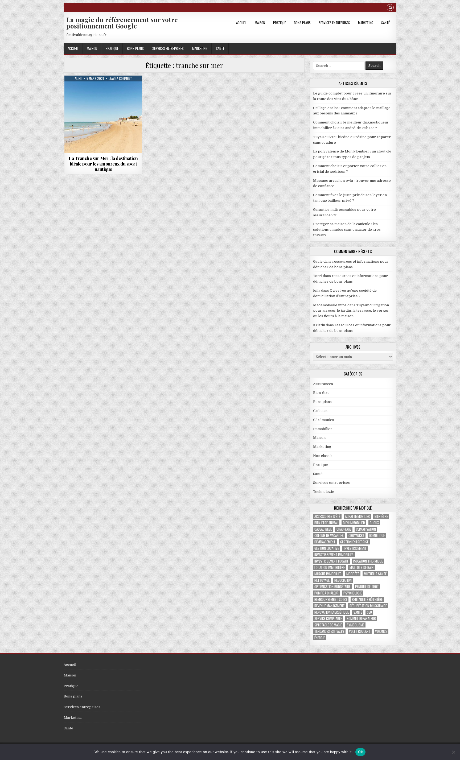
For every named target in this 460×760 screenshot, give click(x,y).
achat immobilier (357, 516)
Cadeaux (320, 411)
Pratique (279, 22)
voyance (381, 631)
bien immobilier (354, 522)
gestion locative (326, 548)
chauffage (343, 529)
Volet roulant (359, 631)
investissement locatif (331, 561)
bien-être (381, 516)
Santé (385, 22)
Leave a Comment (120, 78)
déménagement (324, 541)
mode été (352, 573)
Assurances (323, 384)
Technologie (323, 492)
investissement (355, 548)
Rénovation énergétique (331, 612)
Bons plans (302, 22)
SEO (369, 612)
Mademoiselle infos (330, 305)
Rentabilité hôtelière (367, 599)
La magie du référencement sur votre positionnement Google (122, 22)
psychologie (352, 593)
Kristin (319, 325)
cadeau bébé (323, 529)
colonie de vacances (329, 535)
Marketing (365, 22)
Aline (78, 78)
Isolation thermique (368, 561)
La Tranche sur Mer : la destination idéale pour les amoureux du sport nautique (103, 163)
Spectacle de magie (328, 624)
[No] (453, 752)
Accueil (241, 22)
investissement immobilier (334, 554)
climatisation (366, 529)
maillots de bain (361, 567)
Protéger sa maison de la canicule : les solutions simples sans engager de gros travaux (347, 229)
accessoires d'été (327, 516)
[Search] (390, 8)
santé (358, 612)
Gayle (318, 261)
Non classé (322, 456)
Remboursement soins (330, 599)
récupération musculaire (368, 605)
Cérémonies (323, 420)
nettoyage (322, 580)
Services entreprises (334, 22)
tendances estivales (329, 631)
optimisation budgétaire (332, 586)
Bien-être (321, 393)
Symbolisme (355, 624)
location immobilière (329, 567)
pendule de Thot (367, 586)
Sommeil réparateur (361, 618)
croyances (356, 535)
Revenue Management (329, 605)
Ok (360, 752)
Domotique (377, 535)
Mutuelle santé (375, 573)
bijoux (374, 522)
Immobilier (322, 429)
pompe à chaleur (326, 593)
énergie (319, 637)
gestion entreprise (354, 541)
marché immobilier (328, 573)
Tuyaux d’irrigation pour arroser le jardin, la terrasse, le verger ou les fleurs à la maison (351, 310)
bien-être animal (326, 522)
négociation (343, 580)
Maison (260, 22)
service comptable (328, 618)
